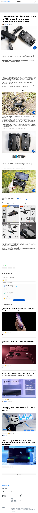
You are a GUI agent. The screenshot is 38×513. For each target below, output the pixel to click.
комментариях (9, 282)
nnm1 (7, 292)
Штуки (12, 499)
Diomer (7, 285)
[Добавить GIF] (6, 280)
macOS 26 (3, 492)
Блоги (20, 495)
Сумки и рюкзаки (13, 500)
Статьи (14, 267)
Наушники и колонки (14, 492)
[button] (35, 142)
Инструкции (29, 492)
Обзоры (12, 491)
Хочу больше (19, 474)
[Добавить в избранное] (3, 265)
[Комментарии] (3, 467)
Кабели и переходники (14, 501)
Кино (20, 500)
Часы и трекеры (13, 497)
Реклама (29, 499)
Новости (20, 492)
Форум (20, 496)
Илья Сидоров (5, 367)
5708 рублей (18, 201)
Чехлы (12, 498)
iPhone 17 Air (4, 496)
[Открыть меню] (2, 1)
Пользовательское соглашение (4, 507)
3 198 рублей (19, 198)
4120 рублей (18, 202)
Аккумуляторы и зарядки (14, 493)
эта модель (21, 194)
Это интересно (4, 267)
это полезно (10, 267)
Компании (20, 497)
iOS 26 (3, 491)
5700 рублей (24, 199)
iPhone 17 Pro (4, 495)
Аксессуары (21, 494)
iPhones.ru (13, 511)
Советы (29, 491)
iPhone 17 (3, 494)
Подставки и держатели (14, 502)
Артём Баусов (5, 334)
